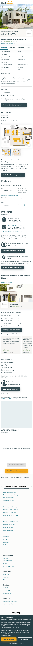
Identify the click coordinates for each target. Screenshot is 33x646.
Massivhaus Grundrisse (9, 492)
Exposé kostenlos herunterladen (15, 105)
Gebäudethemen (11, 486)
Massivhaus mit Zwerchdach (11, 522)
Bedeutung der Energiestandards (9, 195)
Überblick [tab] (4, 47)
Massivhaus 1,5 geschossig (10, 495)
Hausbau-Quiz (7, 590)
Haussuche (6, 588)
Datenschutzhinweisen (6, 635)
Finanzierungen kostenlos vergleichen (10, 231)
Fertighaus (6, 536)
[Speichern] (31, 7)
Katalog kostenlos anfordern (11, 329)
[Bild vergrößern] (29, 145)
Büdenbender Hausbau (16, 477)
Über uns (5, 558)
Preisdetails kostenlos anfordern (16, 471)
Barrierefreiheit (7, 561)
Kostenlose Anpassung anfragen (13, 175)
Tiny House (6, 545)
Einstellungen (25, 639)
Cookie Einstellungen (9, 566)
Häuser (6, 477)
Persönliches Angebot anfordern (13, 250)
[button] (30, 2)
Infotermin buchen (8, 604)
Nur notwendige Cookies (16, 643)
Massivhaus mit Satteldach (10, 507)
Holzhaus (5, 539)
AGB (4, 580)
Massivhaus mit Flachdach (10, 510)
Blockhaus (6, 542)
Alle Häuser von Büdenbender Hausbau (11, 399)
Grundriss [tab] (12, 47)
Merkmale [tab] (21, 47)
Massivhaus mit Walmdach (10, 515)
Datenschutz (6, 574)
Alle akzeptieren (9, 639)
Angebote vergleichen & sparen (12, 267)
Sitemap (5, 563)
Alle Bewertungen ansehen (23, 356)
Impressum (6, 577)
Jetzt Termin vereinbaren (10, 389)
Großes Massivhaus (8, 500)
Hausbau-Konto (7, 593)
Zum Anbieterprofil (6, 282)
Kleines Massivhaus (8, 497)
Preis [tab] (28, 47)
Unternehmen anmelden (10, 601)
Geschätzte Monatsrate (14, 225)
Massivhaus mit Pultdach (10, 512)
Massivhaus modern (8, 527)
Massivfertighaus (8, 530)
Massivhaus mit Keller (9, 524)
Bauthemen (23, 486)
